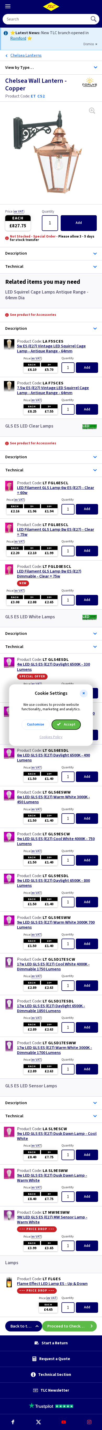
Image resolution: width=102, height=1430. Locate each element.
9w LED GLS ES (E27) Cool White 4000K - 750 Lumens (56, 841)
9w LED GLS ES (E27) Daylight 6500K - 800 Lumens (53, 883)
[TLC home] (51, 6)
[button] (84, 693)
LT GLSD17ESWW (59, 1043)
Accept (69, 724)
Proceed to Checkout (67, 1326)
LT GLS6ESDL (56, 750)
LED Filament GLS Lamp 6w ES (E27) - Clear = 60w (55, 490)
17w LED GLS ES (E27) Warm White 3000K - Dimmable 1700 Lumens (54, 1050)
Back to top (21, 1326)
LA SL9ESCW (55, 1129)
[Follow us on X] (38, 1422)
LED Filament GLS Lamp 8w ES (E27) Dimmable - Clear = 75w (49, 574)
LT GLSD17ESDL (58, 1001)
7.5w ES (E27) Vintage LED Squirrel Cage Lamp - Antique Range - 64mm (53, 390)
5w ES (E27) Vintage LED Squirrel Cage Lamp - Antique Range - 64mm (51, 349)
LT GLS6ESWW (57, 792)
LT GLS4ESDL (56, 659)
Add (79, 222)
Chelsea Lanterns (26, 55)
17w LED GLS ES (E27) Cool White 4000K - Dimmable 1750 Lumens (53, 967)
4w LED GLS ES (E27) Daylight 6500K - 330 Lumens (53, 667)
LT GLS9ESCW (56, 834)
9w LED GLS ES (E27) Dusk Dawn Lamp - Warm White (52, 1178)
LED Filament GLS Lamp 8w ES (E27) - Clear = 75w (55, 532)
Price (15, 212)
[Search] (94, 19)
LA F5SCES (53, 341)
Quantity (48, 212)
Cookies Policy (51, 737)
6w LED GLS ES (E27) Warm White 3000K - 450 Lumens (53, 800)
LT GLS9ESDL (56, 876)
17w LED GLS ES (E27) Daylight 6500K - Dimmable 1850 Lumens (51, 1009)
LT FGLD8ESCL (57, 566)
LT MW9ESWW (56, 1212)
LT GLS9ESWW (57, 917)
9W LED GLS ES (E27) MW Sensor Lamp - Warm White (52, 1220)
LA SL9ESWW (55, 1171)
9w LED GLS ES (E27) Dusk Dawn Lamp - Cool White (57, 1136)
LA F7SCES (53, 383)
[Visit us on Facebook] (13, 1422)
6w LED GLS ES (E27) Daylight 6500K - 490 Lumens (53, 758)
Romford (18, 38)
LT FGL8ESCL (56, 525)
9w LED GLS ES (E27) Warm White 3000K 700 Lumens (56, 925)
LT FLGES (52, 1279)
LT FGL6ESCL (56, 483)
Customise (35, 724)
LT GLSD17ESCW (59, 959)
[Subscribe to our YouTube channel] (64, 1422)
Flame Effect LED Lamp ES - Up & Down (52, 1283)
